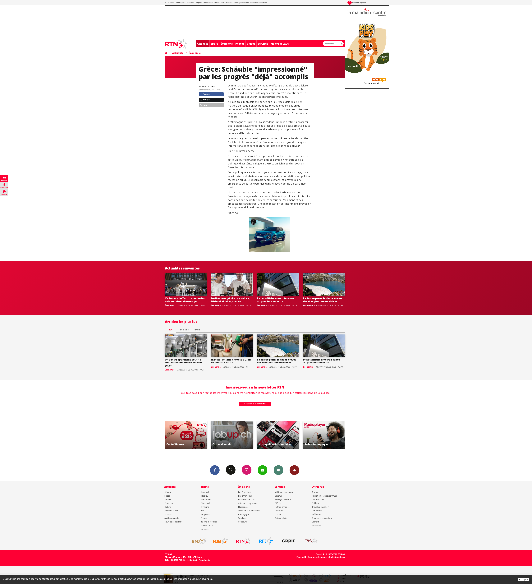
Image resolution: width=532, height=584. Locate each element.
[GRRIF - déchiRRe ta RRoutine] (288, 541)
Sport (214, 43)
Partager (206, 94)
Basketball (206, 499)
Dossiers (168, 514)
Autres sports (207, 525)
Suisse (167, 496)
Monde (167, 499)
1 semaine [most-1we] (183, 329)
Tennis (204, 518)
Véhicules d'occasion (258, 3)
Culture (167, 507)
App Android (294, 470)
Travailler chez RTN (320, 507)
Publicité (315, 503)
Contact (315, 522)
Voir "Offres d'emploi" (179, 435)
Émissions (226, 43)
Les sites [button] (170, 3)
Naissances (208, 3)
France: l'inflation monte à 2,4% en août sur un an (231, 361)
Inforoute (190, 3)
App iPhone (278, 470)
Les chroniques (245, 496)
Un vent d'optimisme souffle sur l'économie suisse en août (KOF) (183, 362)
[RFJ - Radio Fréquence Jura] (266, 541)
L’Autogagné (243, 514)
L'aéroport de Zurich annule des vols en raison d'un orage (185, 300)
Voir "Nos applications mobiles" (225, 435)
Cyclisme (205, 507)
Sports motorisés (209, 522)
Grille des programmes (248, 503)
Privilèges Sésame (241, 3)
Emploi (278, 514)
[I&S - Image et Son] (311, 541)
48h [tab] (170, 329)
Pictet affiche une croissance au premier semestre (275, 300)
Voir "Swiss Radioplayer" (271, 435)
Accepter (523, 579)
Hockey (204, 496)
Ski (202, 511)
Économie (195, 53)
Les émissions (244, 492)
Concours (242, 522)
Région (167, 492)
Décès (217, 3)
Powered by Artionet (306, 557)
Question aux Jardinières (249, 511)
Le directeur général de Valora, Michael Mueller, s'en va (230, 300)
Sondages (242, 518)
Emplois (199, 3)
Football (205, 492)
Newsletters (262, 470)
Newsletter (317, 525)
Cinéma (278, 496)
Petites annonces (283, 507)
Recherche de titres (246, 499)
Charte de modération (322, 518)
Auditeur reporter (172, 518)
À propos (316, 492)
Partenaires (317, 511)
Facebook (215, 470)
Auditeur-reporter (359, 3)
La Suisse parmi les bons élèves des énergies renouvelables (322, 300)
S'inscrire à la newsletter (254, 404)
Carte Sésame (226, 3)
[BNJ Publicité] (197, 541)
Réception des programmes (324, 496)
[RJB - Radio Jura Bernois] (220, 541)
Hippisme (205, 514)
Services (263, 43)
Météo (278, 503)
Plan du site (204, 560)
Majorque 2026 (280, 43)
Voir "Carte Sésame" (317, 435)
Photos (239, 43)
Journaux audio (171, 511)
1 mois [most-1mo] (197, 329)
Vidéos (251, 43)
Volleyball (205, 503)
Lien (205, 105)
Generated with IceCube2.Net (331, 557)
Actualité (202, 43)
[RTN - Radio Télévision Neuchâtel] (243, 541)
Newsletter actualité (173, 522)
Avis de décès (281, 518)
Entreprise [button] (181, 3)
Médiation (316, 514)
